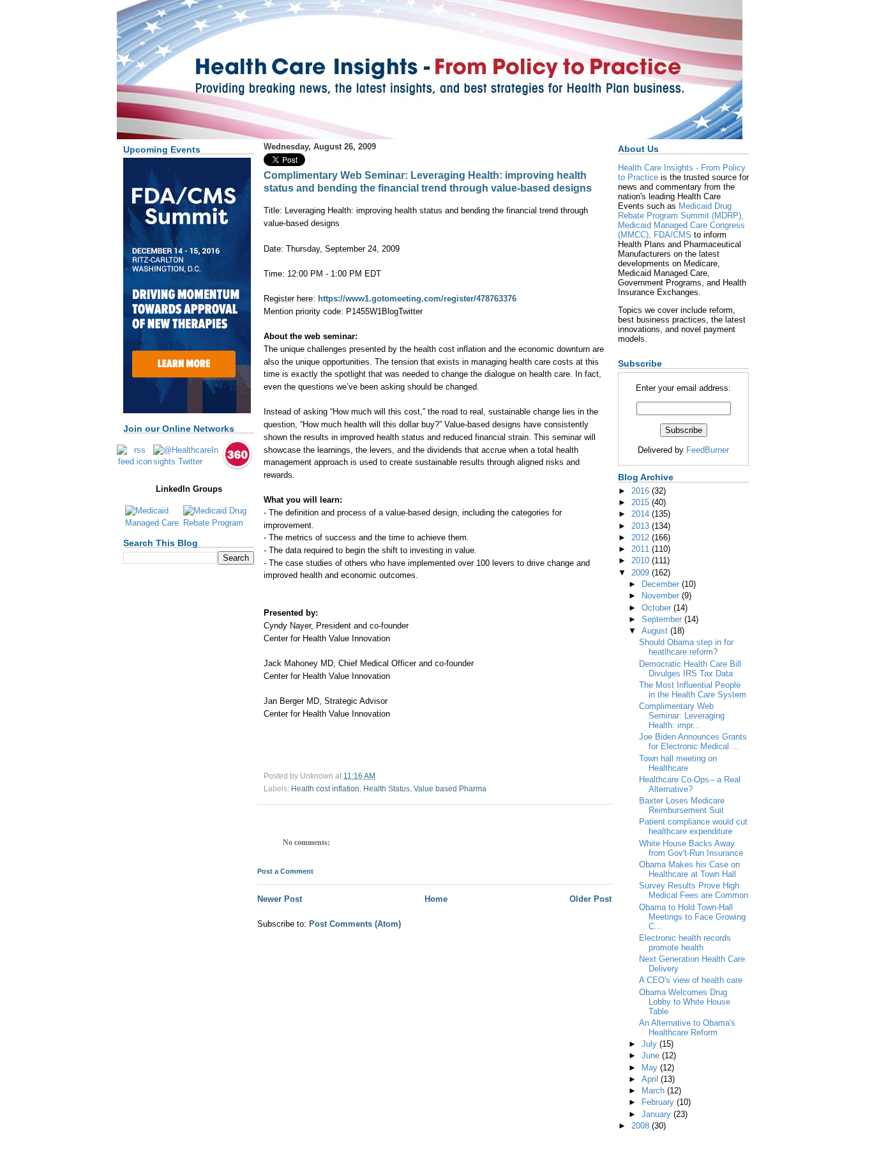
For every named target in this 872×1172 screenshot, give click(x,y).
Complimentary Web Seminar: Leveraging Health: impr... (682, 715)
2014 (641, 514)
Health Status (386, 789)
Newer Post (279, 899)
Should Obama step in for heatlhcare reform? (686, 647)
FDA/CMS (672, 235)
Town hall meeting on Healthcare (678, 763)
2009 (641, 572)
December (662, 584)
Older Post (590, 899)
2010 (641, 560)
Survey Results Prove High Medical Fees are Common (693, 890)
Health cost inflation (325, 789)
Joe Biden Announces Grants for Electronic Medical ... (693, 741)
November (662, 595)
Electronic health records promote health (685, 942)
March (654, 1090)
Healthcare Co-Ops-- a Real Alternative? (689, 784)
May (651, 1067)
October (657, 608)
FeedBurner (707, 450)
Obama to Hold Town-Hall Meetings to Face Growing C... (692, 916)
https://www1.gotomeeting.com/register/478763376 (417, 298)
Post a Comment (285, 871)
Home (436, 899)
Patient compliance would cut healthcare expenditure (693, 826)
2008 (641, 1125)
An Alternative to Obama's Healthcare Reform (687, 1027)
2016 (641, 491)
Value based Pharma (450, 789)
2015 (641, 502)
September (663, 619)
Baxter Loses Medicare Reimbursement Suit (682, 805)
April (651, 1079)
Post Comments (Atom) (355, 924)
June (652, 1055)
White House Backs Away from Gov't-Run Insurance (691, 848)
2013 (641, 526)
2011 (641, 549)
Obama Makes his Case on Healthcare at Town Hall (689, 869)
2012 (641, 537)
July (650, 1044)
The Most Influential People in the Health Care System (692, 689)
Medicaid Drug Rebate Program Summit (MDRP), (681, 210)
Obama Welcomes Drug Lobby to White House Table (684, 1001)
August (656, 630)
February (659, 1102)
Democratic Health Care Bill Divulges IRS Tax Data (690, 668)
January (657, 1114)
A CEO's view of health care (690, 980)
